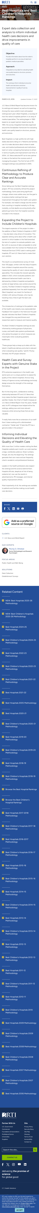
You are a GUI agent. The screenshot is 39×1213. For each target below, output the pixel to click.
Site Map (27, 1131)
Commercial (6, 1129)
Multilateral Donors (8, 1134)
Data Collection (7, 573)
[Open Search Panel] (31, 2)
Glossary (27, 1134)
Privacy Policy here (27, 1203)
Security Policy (29, 1129)
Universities (5, 1136)
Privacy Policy (28, 1126)
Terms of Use (28, 1136)
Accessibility (28, 1139)
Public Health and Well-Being (12, 563)
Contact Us (27, 1142)
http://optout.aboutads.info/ (11, 1207)
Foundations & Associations (10, 1131)
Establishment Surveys (10, 576)
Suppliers (5, 1139)
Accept (20, 1210)
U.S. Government (7, 1126)
